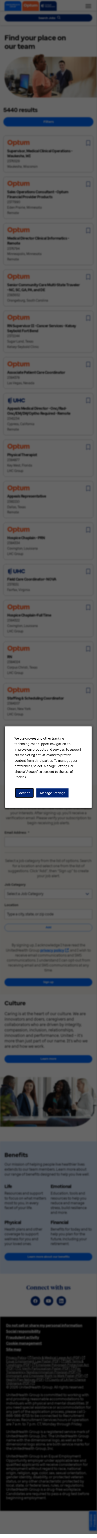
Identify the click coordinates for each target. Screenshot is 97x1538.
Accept (24, 793)
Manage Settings (52, 793)
